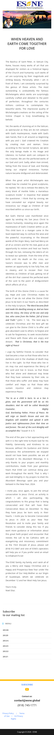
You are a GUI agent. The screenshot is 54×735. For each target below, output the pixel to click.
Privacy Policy (8, 713)
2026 (5, 630)
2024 (5, 640)
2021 (5, 656)
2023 (5, 646)
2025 (5, 635)
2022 (5, 651)
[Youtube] (27, 689)
